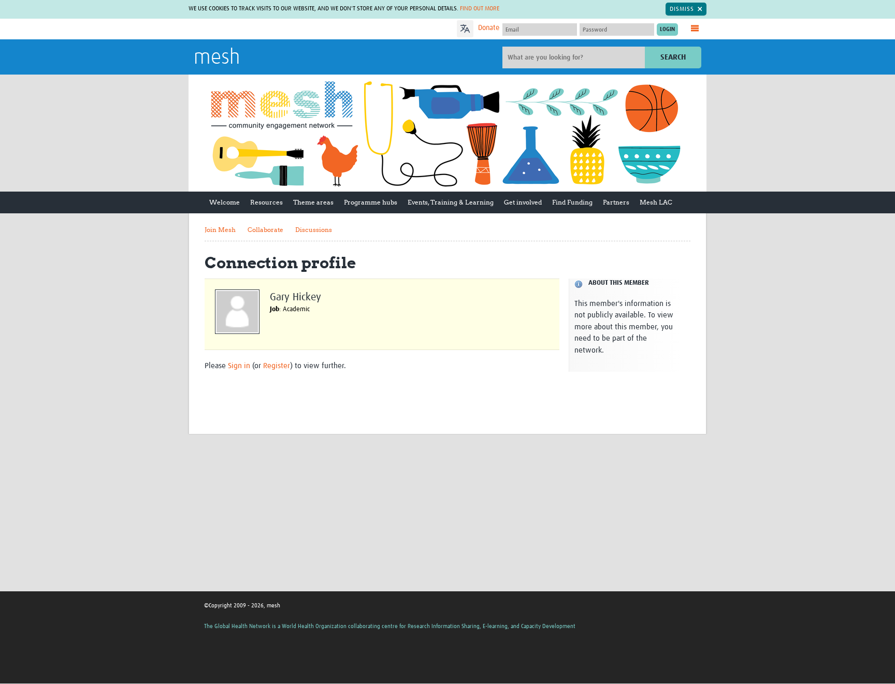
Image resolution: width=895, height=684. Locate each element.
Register (276, 366)
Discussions (313, 230)
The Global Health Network (270, 29)
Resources (266, 202)
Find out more (479, 9)
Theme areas (313, 202)
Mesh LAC (656, 202)
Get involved (523, 202)
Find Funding (572, 202)
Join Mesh (220, 230)
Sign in (239, 366)
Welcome (224, 202)
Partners (616, 202)
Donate (488, 28)
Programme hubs (370, 202)
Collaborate (265, 230)
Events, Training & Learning (451, 202)
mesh (217, 58)
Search (673, 57)
